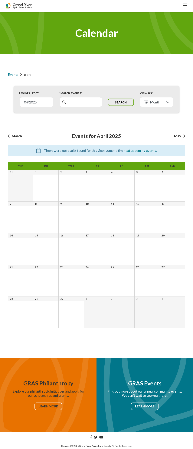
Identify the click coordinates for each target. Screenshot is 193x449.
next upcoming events (140, 150)
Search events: (70, 93)
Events (13, 74)
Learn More (48, 406)
